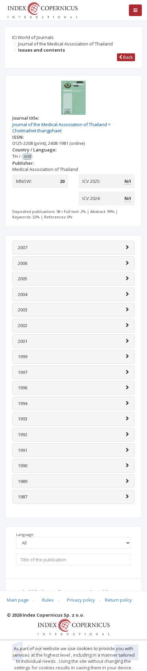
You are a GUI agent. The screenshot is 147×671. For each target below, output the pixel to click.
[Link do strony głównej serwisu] (42, 9)
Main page (18, 600)
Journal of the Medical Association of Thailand (65, 44)
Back (127, 57)
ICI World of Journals (33, 37)
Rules (48, 600)
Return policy (118, 600)
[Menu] (135, 10)
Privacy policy (81, 600)
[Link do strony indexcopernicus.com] (73, 626)
